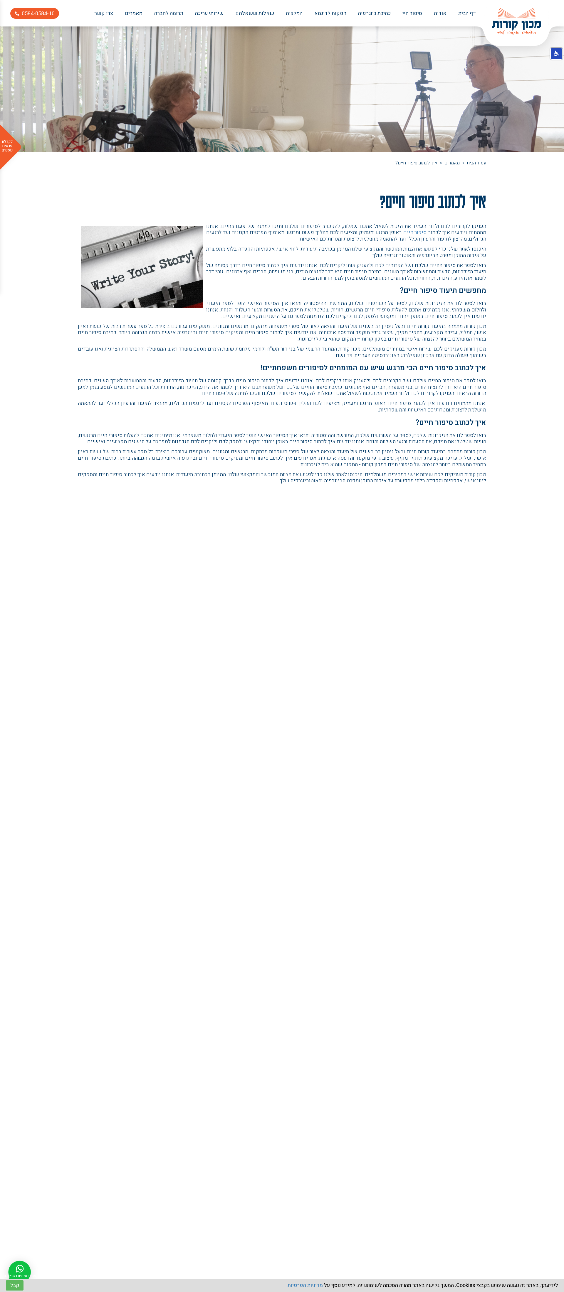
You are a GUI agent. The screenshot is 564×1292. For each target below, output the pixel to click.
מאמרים (133, 13)
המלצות (294, 13)
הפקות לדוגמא (330, 13)
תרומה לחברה (168, 13)
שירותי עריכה (209, 13)
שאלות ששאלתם (254, 13)
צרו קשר (103, 13)
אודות (440, 13)
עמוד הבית (476, 162)
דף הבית (467, 13)
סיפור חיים (415, 232)
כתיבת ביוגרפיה (374, 13)
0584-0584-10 (38, 14)
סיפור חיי (412, 13)
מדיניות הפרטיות (305, 1285)
